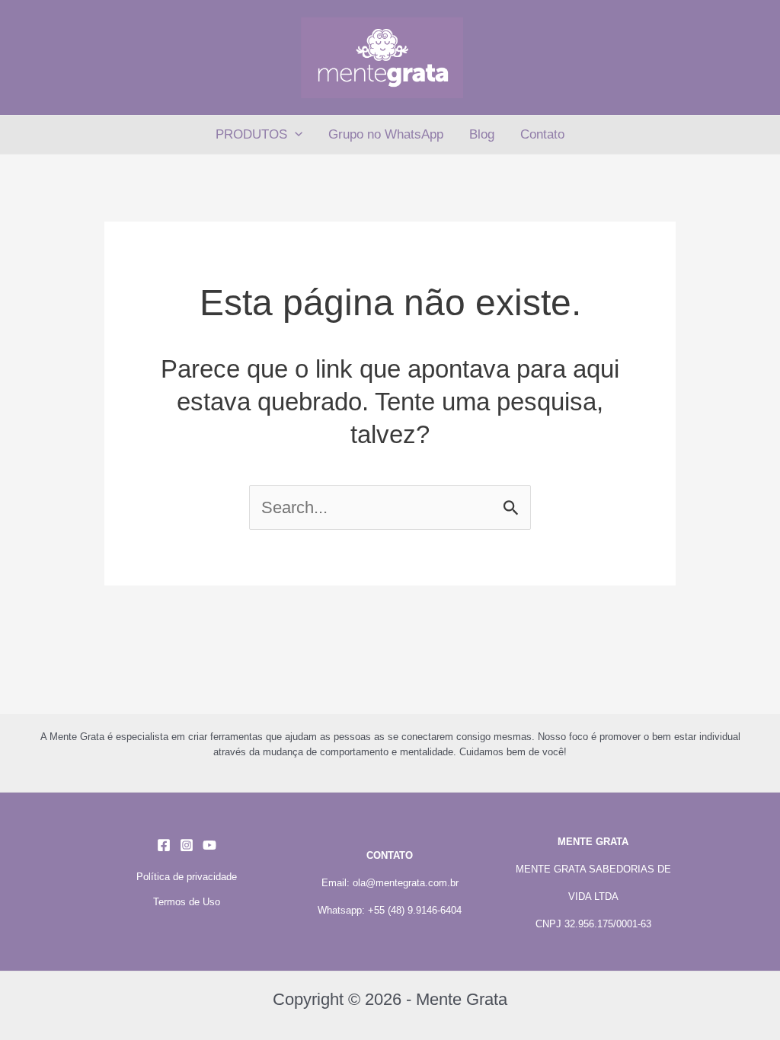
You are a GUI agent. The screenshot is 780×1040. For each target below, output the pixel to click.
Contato (542, 134)
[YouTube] (209, 845)
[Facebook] (164, 845)
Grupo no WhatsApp (385, 134)
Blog (481, 134)
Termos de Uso (186, 902)
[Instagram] (186, 845)
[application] (294, 135)
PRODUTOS (251, 134)
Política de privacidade (186, 876)
